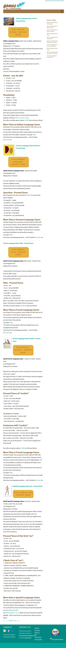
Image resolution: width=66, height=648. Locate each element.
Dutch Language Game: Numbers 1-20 (52, 56)
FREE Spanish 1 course (12, 613)
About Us (37, 632)
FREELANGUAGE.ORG (11, 610)
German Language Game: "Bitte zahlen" (52, 37)
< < (4, 620)
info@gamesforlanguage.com (27, 635)
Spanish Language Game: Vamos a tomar (52, 26)
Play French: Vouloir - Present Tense (23, 350)
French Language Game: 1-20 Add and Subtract (53, 45)
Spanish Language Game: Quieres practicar (52, 30)
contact (7, 140)
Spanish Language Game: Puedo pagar (52, 23)
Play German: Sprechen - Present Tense (18, 162)
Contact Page (27, 637)
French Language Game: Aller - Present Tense (18, 243)
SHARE (26, 120)
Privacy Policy (38, 639)
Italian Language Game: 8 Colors (52, 49)
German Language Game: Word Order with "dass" (52, 41)
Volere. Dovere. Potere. (22, 118)
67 (16, 620)
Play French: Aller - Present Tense (18, 252)
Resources (37, 630)
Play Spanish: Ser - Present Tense (23, 493)
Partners (37, 628)
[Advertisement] (53, 83)
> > (18, 620)
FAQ (36, 635)
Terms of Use (38, 637)
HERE (34, 135)
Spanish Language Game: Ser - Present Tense (27, 486)
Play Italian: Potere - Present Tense (18, 32)
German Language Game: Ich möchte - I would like (52, 52)
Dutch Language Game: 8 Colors (52, 34)
